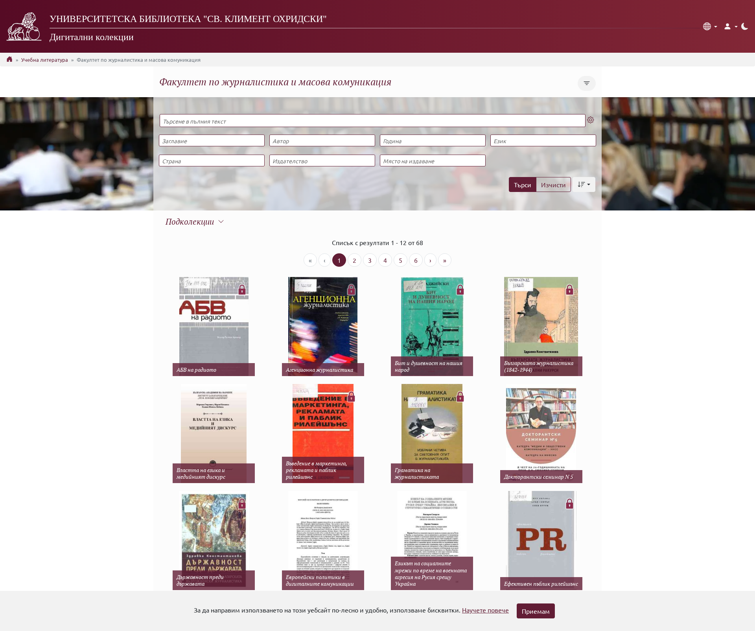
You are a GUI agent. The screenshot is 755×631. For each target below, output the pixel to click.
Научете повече (485, 610)
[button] (710, 26)
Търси (522, 184)
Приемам (536, 611)
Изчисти (553, 184)
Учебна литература (44, 59)
